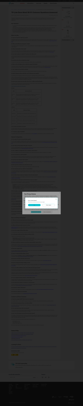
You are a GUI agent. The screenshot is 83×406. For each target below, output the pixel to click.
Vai (34, 205)
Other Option (48, 205)
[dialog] (41, 203)
